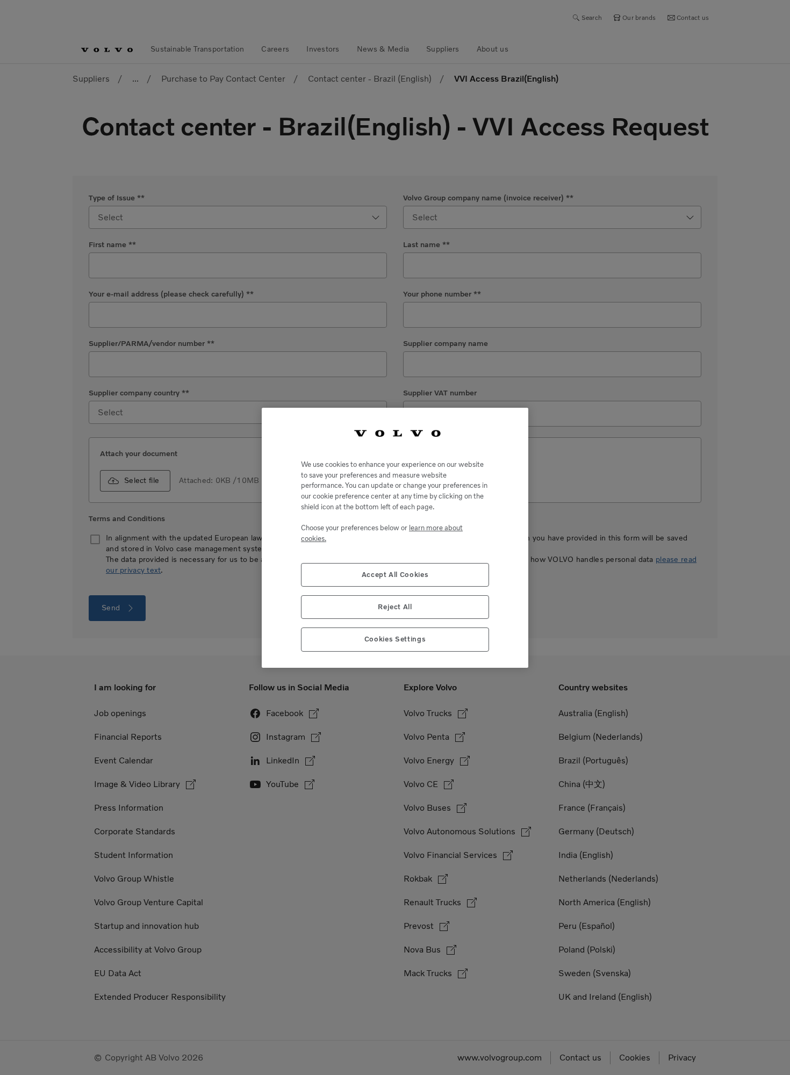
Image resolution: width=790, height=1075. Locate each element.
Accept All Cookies (395, 574)
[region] (395, 537)
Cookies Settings (395, 639)
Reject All (395, 606)
